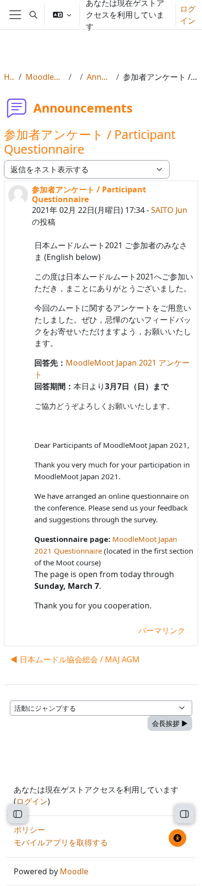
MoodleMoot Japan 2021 (45, 76)
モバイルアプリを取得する (61, 842)
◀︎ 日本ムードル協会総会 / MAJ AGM (75, 659)
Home (9, 76)
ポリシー (29, 829)
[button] (33, 14)
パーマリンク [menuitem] (161, 630)
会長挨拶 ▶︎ (170, 723)
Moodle (74, 871)
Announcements (99, 76)
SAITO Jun (169, 210)
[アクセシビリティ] (177, 838)
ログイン (188, 14)
